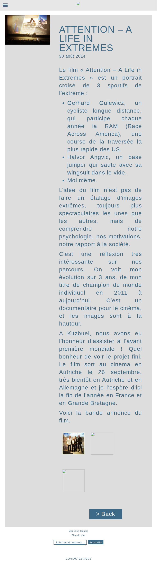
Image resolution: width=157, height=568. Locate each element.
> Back (105, 514)
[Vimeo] (94, 551)
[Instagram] (63, 551)
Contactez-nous (78, 558)
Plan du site (78, 535)
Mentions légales (79, 531)
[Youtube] (70, 551)
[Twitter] (86, 551)
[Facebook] (77, 551)
